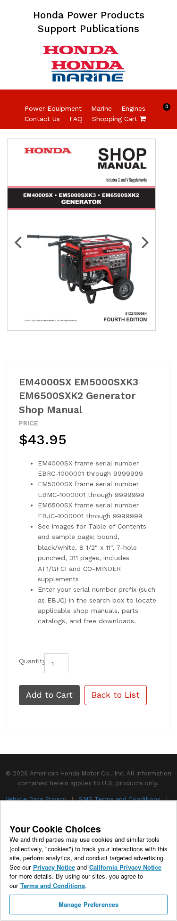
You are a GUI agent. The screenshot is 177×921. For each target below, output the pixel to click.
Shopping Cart (119, 118)
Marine (101, 108)
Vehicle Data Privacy (37, 799)
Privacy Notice (54, 867)
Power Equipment (53, 108)
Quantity (28, 661)
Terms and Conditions (52, 885)
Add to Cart (49, 695)
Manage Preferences (88, 904)
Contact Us (42, 118)
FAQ (76, 118)
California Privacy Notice (125, 867)
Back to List (116, 695)
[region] (88, 860)
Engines (133, 108)
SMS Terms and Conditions (120, 799)
